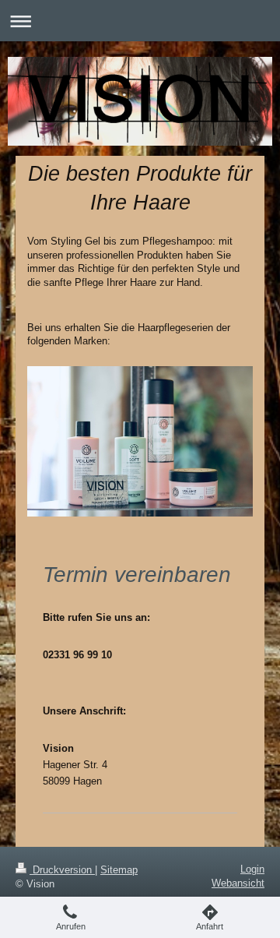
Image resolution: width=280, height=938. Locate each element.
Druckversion (62, 870)
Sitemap (119, 870)
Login (252, 869)
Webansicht (238, 883)
